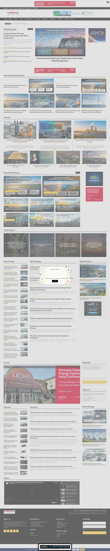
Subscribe (55, 281)
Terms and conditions (55, 278)
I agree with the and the (56, 278)
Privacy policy (65, 278)
